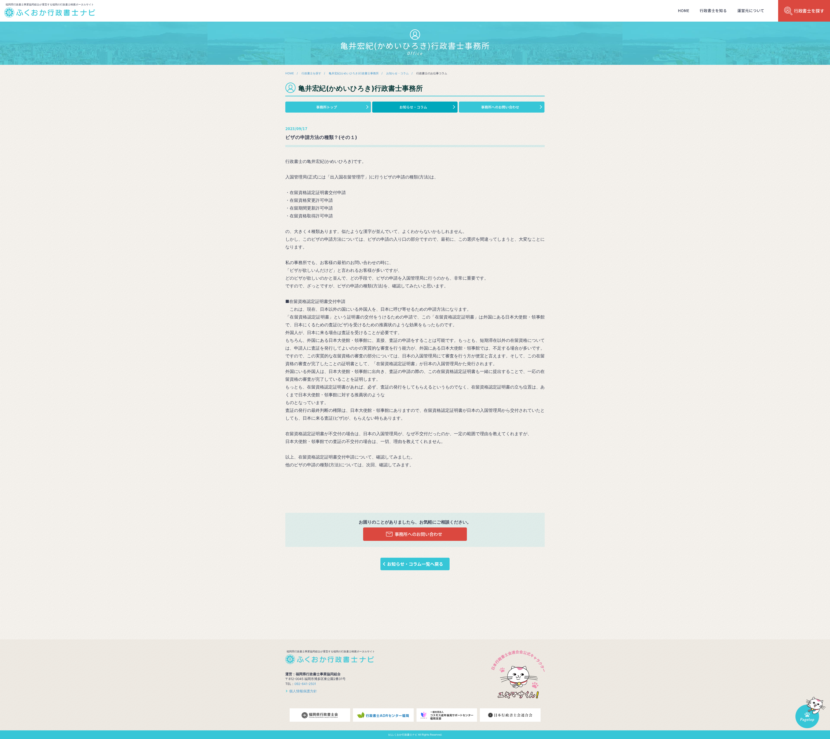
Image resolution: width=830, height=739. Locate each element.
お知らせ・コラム (397, 73)
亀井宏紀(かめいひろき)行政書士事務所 (354, 73)
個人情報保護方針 (303, 691)
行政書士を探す (311, 73)
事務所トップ (326, 107)
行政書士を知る (713, 10)
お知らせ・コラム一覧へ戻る (415, 564)
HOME (683, 10)
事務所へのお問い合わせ (500, 107)
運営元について (750, 10)
